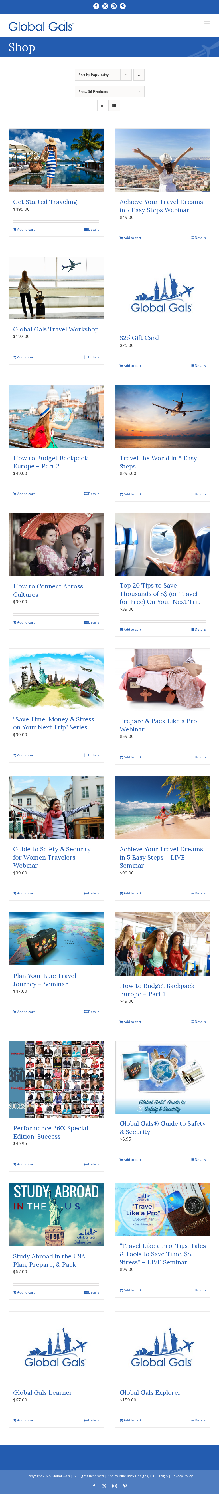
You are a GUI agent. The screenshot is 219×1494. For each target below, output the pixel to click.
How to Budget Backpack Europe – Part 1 (157, 990)
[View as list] (114, 105)
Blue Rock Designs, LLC (137, 1475)
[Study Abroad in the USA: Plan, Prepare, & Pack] (56, 1214)
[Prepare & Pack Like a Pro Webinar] (162, 680)
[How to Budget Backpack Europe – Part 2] (56, 416)
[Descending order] (139, 75)
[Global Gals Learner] (56, 1347)
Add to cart (26, 229)
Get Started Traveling (45, 202)
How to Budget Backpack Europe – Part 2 (50, 462)
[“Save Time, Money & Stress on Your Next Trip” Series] (56, 679)
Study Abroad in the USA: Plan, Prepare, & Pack (50, 1260)
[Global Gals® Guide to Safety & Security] (162, 1077)
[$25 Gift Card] (162, 292)
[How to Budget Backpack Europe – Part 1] (162, 944)
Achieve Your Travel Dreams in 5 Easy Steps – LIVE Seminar (161, 857)
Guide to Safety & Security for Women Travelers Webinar (52, 857)
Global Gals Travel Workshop (56, 329)
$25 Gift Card (139, 338)
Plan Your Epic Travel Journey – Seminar (44, 980)
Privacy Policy (182, 1475)
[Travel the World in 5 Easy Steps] (162, 416)
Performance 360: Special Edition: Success (50, 1132)
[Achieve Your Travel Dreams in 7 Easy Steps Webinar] (162, 160)
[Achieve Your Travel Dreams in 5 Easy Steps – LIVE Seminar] (162, 807)
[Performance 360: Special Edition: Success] (56, 1080)
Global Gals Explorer (150, 1392)
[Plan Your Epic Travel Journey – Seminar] (56, 939)
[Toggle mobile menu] (207, 23)
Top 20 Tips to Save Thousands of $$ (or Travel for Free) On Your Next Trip (160, 593)
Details (93, 229)
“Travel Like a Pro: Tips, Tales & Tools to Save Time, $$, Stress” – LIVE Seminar (163, 1254)
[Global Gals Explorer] (162, 1347)
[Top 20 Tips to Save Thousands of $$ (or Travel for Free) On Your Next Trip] (162, 544)
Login (163, 1475)
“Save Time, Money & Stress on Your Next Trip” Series (53, 723)
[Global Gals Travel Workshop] (56, 288)
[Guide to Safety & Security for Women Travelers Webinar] (56, 807)
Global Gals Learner (42, 1392)
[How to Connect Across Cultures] (56, 544)
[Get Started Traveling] (56, 160)
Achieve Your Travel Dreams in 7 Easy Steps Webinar (161, 206)
